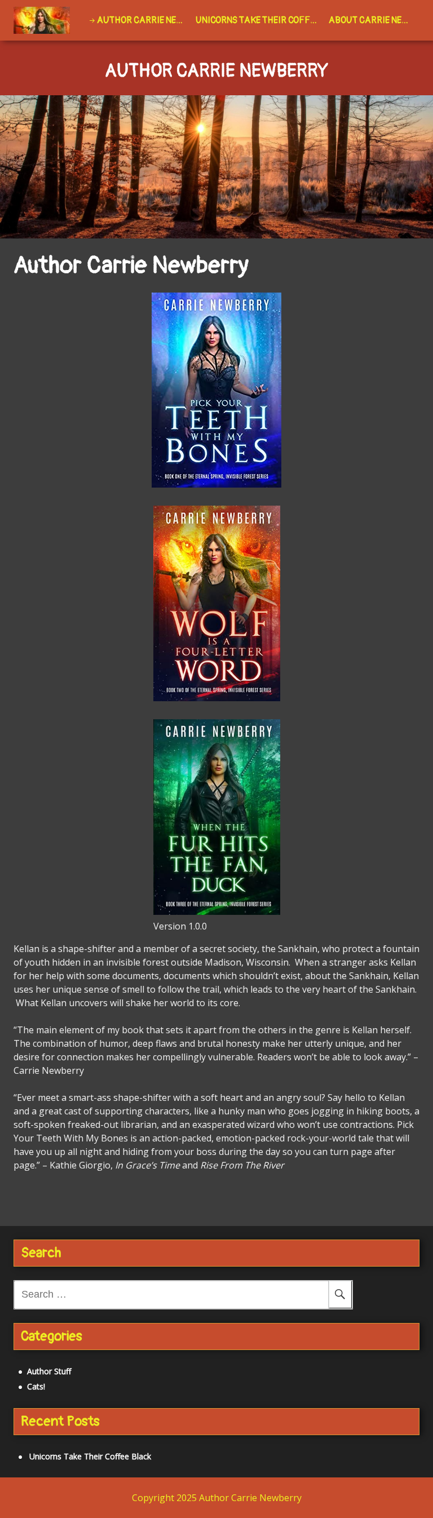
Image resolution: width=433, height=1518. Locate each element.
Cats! (36, 1386)
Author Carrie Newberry (144, 20)
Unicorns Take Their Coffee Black (260, 20)
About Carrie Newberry (374, 20)
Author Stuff (49, 1371)
